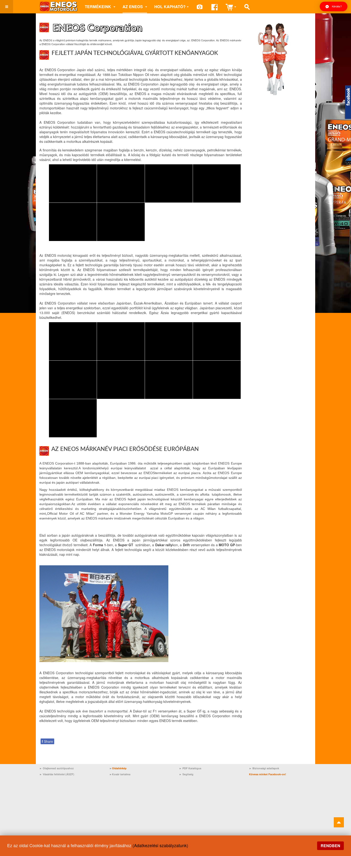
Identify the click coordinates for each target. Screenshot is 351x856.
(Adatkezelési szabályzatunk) (160, 845)
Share (47, 741)
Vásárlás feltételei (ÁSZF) (58, 774)
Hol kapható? (170, 6)
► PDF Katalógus (190, 768)
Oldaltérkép (119, 768)
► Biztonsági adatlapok (264, 768)
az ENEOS (133, 6)
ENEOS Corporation (97, 28)
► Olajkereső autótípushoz (56, 768)
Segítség (187, 774)
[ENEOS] (58, 6)
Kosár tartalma (121, 774)
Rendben (330, 845)
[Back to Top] (339, 822)
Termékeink (98, 6)
